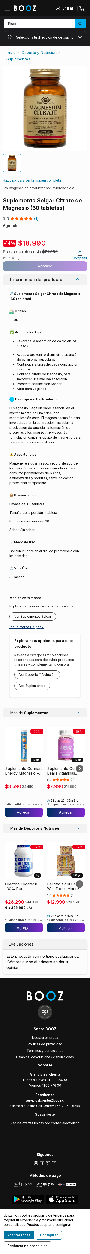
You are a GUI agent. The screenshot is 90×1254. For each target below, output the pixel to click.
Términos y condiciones (45, 1051)
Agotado (45, 266)
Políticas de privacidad (45, 1044)
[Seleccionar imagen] (12, 163)
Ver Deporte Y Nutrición (37, 674)
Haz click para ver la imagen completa (32, 180)
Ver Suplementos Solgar (32, 616)
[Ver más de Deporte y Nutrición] (78, 828)
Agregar (24, 812)
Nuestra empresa (45, 1038)
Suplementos (18, 59)
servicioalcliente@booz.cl (45, 1100)
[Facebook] (42, 1163)
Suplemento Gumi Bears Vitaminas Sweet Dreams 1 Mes (65, 771)
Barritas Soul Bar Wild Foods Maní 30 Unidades (64, 886)
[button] (45, 23)
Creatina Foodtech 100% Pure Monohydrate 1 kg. (21, 886)
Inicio (11, 52)
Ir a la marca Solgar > (26, 627)
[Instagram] (36, 1163)
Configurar (49, 1235)
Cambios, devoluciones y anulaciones (45, 1057)
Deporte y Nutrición (39, 52)
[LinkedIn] (54, 1163)
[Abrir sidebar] (9, 8)
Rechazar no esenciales (27, 1246)
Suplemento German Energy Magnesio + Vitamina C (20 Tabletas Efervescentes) (23, 771)
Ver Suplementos (32, 686)
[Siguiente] (79, 768)
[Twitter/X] (48, 1163)
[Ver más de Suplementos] (78, 712)
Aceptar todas (18, 1235)
